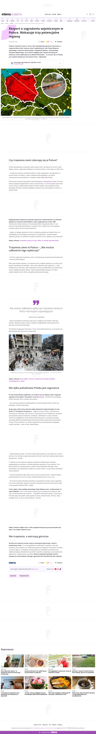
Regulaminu (32, 728)
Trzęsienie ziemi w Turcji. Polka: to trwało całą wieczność (39, 240)
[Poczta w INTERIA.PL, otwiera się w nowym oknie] (90, 14)
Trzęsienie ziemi (24, 576)
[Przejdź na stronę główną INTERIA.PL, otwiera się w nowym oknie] (6, 14)
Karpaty (41, 397)
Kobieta (6, 23)
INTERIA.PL (64, 728)
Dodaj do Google (26, 64)
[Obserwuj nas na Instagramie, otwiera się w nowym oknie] (58, 569)
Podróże (11, 23)
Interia (2, 23)
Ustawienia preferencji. (51, 728)
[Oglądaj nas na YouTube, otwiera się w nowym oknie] (55, 569)
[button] (60, 14)
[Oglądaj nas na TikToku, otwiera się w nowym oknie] (60, 569)
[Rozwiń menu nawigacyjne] (93, 14)
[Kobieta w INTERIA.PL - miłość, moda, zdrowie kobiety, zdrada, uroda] (17, 14)
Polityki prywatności (41, 728)
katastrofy (13, 576)
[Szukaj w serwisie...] (87, 14)
